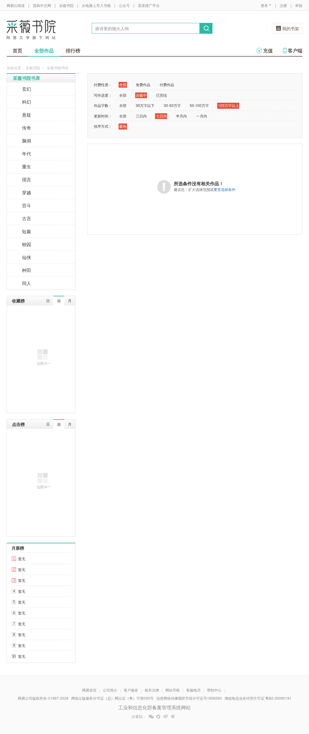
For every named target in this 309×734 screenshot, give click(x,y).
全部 (122, 84)
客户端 (295, 50)
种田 (26, 270)
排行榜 (73, 50)
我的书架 (290, 28)
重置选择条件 (224, 189)
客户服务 (131, 689)
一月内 (201, 115)
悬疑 (26, 114)
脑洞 (26, 140)
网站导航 (172, 689)
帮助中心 (214, 689)
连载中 (141, 95)
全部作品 (44, 50)
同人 (26, 283)
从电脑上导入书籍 (96, 5)
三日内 (141, 115)
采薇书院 (66, 5)
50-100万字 (199, 105)
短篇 (26, 231)
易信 (158, 716)
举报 (298, 5)
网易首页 (89, 689)
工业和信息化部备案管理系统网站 (154, 707)
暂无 (21, 558)
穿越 (26, 192)
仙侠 (26, 257)
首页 (17, 50)
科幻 (26, 101)
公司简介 (110, 689)
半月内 (181, 115)
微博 (165, 716)
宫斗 (26, 205)
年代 (26, 153)
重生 (26, 166)
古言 (26, 218)
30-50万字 (172, 105)
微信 (151, 716)
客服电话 (193, 689)
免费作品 (143, 84)
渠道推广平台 (149, 5)
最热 (122, 126)
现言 (26, 179)
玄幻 (26, 89)
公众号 (124, 5)
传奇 (26, 127)
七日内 (161, 115)
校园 (26, 244)
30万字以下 (145, 105)
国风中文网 (42, 5)
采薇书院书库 (26, 78)
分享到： (139, 716)
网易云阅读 (16, 5)
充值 (268, 50)
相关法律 (152, 689)
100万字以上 (228, 105)
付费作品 (167, 84)
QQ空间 (172, 716)
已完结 (161, 95)
